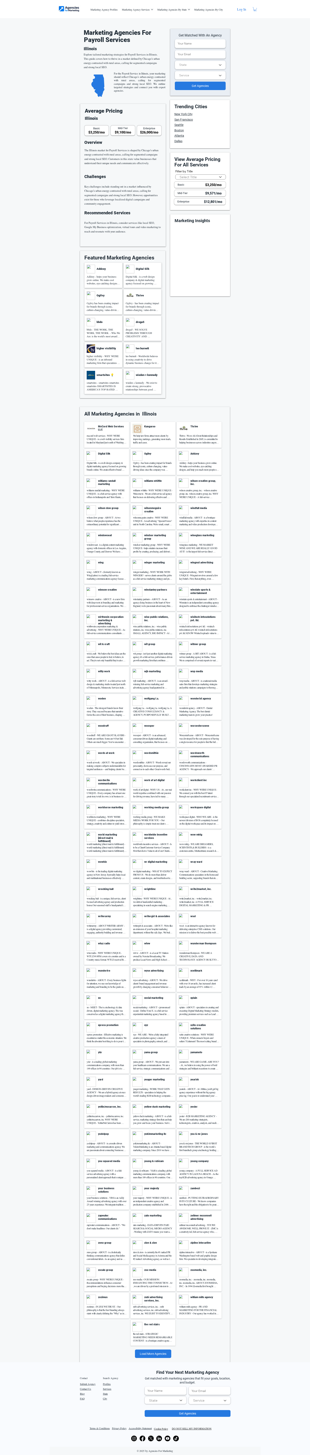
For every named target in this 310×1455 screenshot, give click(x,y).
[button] (255, 9)
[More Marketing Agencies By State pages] (189, 9)
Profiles (107, 1384)
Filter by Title (184, 171)
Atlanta (179, 135)
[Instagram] (134, 1438)
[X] (151, 1438)
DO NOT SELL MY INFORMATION (192, 1428)
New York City (183, 114)
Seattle (178, 125)
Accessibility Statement (140, 1428)
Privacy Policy (119, 1428)
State (105, 1393)
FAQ (82, 1398)
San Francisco (183, 119)
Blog (82, 1393)
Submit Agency (88, 1384)
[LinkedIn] (159, 1438)
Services (107, 1388)
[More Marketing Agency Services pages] (152, 9)
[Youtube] (167, 1438)
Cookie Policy (161, 1428)
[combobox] (200, 65)
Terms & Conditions (100, 1428)
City (105, 1398)
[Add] (103, 275)
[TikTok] (176, 1438)
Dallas (178, 141)
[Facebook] (142, 1438)
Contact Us (85, 1388)
